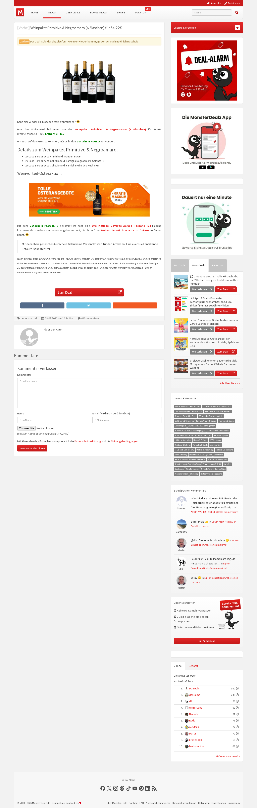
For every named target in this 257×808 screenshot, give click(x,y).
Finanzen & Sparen (227, 421)
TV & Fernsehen (192, 469)
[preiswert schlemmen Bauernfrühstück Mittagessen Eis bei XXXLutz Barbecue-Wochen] (181, 366)
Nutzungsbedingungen (124, 441)
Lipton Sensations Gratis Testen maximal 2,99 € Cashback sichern (214, 321)
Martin (193, 733)
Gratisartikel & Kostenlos (218, 430)
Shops (121, 12)
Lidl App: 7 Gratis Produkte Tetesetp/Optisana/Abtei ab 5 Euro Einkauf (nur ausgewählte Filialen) (211, 301)
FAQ (142, 802)
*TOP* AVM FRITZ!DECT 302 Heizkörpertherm (214, 511)
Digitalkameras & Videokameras (218, 411)
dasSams (194, 695)
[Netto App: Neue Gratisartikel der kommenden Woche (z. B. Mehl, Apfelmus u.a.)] (181, 344)
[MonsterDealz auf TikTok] (128, 788)
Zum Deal (64, 292)
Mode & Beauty (181, 454)
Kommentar (24, 375)
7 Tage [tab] (178, 666)
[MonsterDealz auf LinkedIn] (148, 788)
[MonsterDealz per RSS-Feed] (154, 788)
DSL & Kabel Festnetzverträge (211, 416)
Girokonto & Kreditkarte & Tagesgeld (190, 430)
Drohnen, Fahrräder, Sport (186, 416)
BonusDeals (195, 406)
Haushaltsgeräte (220, 435)
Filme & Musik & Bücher (206, 421)
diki (191, 701)
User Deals (73, 12)
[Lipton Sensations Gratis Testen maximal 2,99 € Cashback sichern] (181, 325)
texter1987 (195, 707)
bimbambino (196, 746)
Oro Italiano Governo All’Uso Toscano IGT (121, 226)
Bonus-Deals (98, 12)
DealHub (194, 688)
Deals (52, 12)
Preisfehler (218, 454)
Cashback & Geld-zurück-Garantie (217, 406)
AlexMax (194, 727)
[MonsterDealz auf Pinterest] (141, 788)
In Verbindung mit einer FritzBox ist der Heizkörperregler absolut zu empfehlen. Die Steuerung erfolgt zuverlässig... (215, 503)
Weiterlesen (199, 289)
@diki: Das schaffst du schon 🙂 (210, 540)
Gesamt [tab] (193, 666)
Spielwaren (179, 469)
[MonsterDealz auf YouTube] (135, 788)
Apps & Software (181, 406)
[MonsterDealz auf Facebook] (103, 788)
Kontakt (133, 802)
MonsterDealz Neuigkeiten (200, 454)
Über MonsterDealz (117, 802)
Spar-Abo (227, 464)
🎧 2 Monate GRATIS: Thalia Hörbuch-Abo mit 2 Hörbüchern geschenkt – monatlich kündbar (214, 280)
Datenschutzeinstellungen (212, 802)
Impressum (234, 802)
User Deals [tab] (198, 265)
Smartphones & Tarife (212, 464)
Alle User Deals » (230, 383)
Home (34, 12)
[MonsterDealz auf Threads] (122, 788)
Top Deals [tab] (180, 265)
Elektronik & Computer (184, 421)
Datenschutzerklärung (87, 441)
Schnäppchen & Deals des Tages (188, 464)
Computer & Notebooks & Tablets (188, 411)
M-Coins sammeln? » (228, 756)
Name (20, 413)
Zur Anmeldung (207, 640)
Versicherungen (181, 474)
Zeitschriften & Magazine (211, 474)
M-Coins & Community (184, 449)
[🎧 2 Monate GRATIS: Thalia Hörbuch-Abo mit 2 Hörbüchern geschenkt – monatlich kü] (181, 282)
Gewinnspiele (180, 425)
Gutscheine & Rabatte (184, 435)
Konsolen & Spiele (200, 445)
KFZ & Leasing (215, 440)
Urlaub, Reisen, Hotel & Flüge (213, 469)
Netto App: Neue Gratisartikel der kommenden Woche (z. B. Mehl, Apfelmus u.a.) (214, 342)
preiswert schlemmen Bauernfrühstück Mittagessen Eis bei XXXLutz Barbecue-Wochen (213, 364)
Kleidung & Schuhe (183, 445)
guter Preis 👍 (199, 521)
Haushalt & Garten (203, 435)
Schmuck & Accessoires (217, 459)
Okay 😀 (196, 577)
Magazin (140, 12)
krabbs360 (195, 740)
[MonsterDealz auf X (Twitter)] (109, 788)
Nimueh (193, 714)
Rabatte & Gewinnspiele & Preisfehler (190, 459)
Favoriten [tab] (217, 265)
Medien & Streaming (204, 449)
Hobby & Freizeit (200, 440)
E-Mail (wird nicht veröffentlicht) (111, 413)
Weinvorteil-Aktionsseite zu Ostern (125, 230)
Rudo (192, 720)
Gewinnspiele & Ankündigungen (201, 425)
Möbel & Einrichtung (224, 449)
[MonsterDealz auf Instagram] (115, 788)
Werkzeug (194, 474)
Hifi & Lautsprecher (183, 440)
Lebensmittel (29, 318)
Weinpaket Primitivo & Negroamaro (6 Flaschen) (110, 129)
